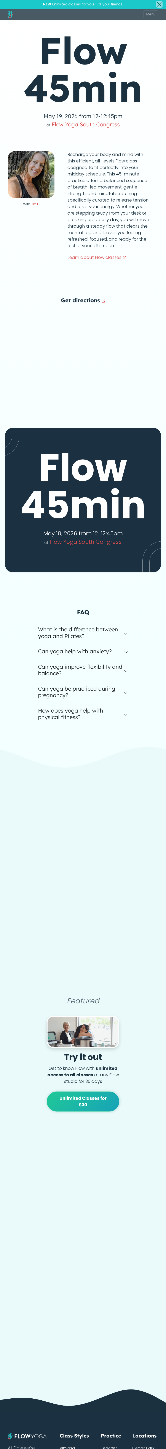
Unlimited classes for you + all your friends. (83, 4)
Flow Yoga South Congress (83, 124)
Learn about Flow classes (94, 257)
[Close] (159, 4)
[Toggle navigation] (150, 14)
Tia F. (35, 204)
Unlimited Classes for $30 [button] (83, 1101)
